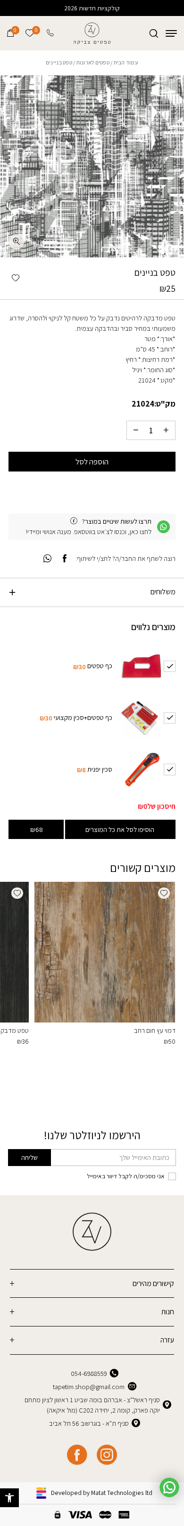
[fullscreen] (16, 241)
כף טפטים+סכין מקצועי (83, 717)
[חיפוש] (154, 33)
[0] (10, 33)
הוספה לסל (92, 461)
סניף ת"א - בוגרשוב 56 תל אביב (89, 1423)
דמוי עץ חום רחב (155, 1030)
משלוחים (163, 592)
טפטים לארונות (92, 62)
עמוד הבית (126, 62)
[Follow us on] (107, 1455)
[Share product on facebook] (64, 559)
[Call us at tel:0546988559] (51, 33)
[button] (9, 1497)
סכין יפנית (99, 769)
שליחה (29, 1157)
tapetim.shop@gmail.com (89, 1386)
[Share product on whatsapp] (47, 559)
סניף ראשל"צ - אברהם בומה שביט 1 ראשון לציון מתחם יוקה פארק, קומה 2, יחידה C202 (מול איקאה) (92, 1404)
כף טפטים (99, 665)
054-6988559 (89, 1373)
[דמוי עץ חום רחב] (105, 952)
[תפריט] (171, 33)
